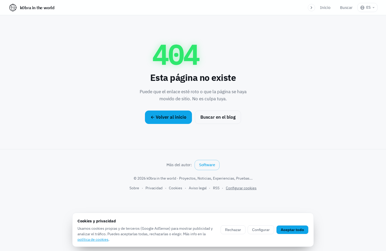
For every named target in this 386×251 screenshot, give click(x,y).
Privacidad (154, 188)
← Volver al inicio (168, 117)
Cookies (175, 188)
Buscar (346, 7)
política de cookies (92, 239)
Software (207, 164)
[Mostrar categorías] (311, 7)
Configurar (261, 230)
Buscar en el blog (218, 117)
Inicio (325, 7)
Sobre (134, 188)
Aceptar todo (292, 230)
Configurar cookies (241, 188)
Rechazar (233, 230)
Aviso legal (198, 188)
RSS (216, 188)
